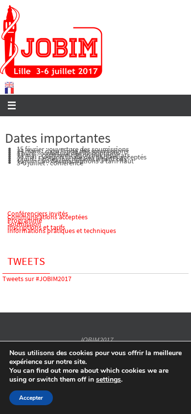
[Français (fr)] (10, 91)
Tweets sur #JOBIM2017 (37, 278)
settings (108, 379)
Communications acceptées (47, 216)
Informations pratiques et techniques (61, 230)
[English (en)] (10, 85)
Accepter (31, 398)
